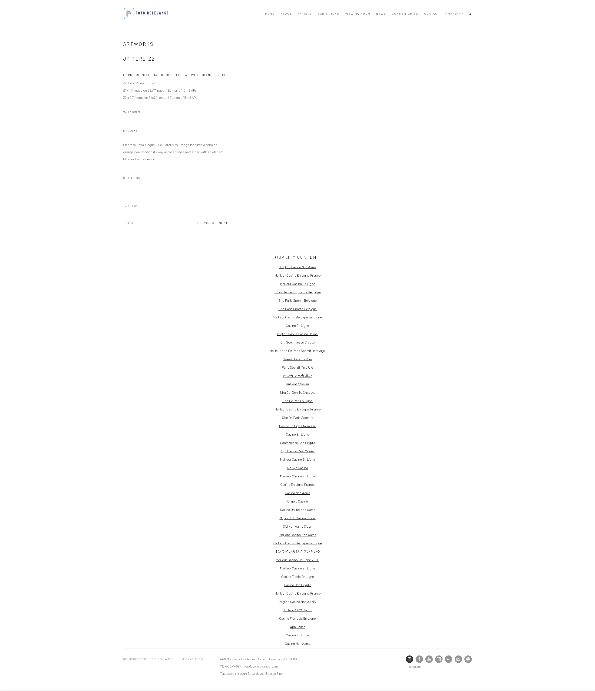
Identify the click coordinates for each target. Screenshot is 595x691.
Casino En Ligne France (297, 484)
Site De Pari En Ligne (297, 401)
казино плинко (297, 384)
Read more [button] (133, 178)
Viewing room (357, 13)
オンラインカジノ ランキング (297, 551)
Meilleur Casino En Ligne (297, 283)
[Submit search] (470, 13)
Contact (432, 13)
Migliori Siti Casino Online (298, 518)
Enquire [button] (130, 130)
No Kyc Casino (297, 468)
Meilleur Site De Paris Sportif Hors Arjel (298, 350)
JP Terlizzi (140, 59)
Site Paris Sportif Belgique (297, 300)
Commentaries (405, 13)
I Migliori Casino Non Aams (297, 267)
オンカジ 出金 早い (297, 376)
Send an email (468, 659)
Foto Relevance (146, 13)
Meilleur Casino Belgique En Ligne (297, 317)
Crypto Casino (297, 501)
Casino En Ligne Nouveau (297, 426)
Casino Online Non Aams (297, 509)
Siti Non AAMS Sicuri (297, 610)
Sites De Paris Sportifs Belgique (297, 292)
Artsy (439, 659)
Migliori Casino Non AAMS (297, 601)
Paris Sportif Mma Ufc (297, 367)
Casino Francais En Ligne (297, 618)
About (286, 13)
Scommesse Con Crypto (297, 442)
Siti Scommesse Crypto (298, 342)
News (381, 13)
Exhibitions (328, 13)
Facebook (419, 659)
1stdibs (448, 659)
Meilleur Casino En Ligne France (297, 275)
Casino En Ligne (297, 325)
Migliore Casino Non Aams (297, 534)
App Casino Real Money (297, 451)
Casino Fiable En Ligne (297, 576)
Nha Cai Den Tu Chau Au (297, 392)
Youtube (429, 659)
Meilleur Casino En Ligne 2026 (297, 560)
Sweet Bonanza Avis (297, 359)
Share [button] (132, 206)
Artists (305, 13)
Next (223, 223)
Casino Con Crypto (297, 585)
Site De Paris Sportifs (297, 417)
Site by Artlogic (191, 659)
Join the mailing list (458, 659)
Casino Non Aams (297, 493)
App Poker (297, 627)
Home (270, 13)
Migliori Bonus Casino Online (297, 334)
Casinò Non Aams (297, 643)
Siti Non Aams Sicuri (297, 526)
